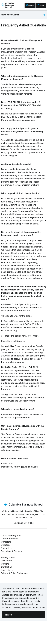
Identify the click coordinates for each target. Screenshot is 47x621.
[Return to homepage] (23, 504)
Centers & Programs (11, 535)
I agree (8, 614)
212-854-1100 (25, 517)
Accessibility (7, 570)
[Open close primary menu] (44, 14)
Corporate (6, 541)
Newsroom (6, 560)
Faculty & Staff (8, 557)
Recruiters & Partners (11, 551)
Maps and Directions (23, 522)
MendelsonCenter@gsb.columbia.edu (19, 466)
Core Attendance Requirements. (16, 93)
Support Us (6, 548)
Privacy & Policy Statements (14, 573)
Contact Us (6, 567)
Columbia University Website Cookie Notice (23, 607)
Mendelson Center (10, 14)
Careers (5, 563)
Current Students (9, 538)
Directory (5, 545)
